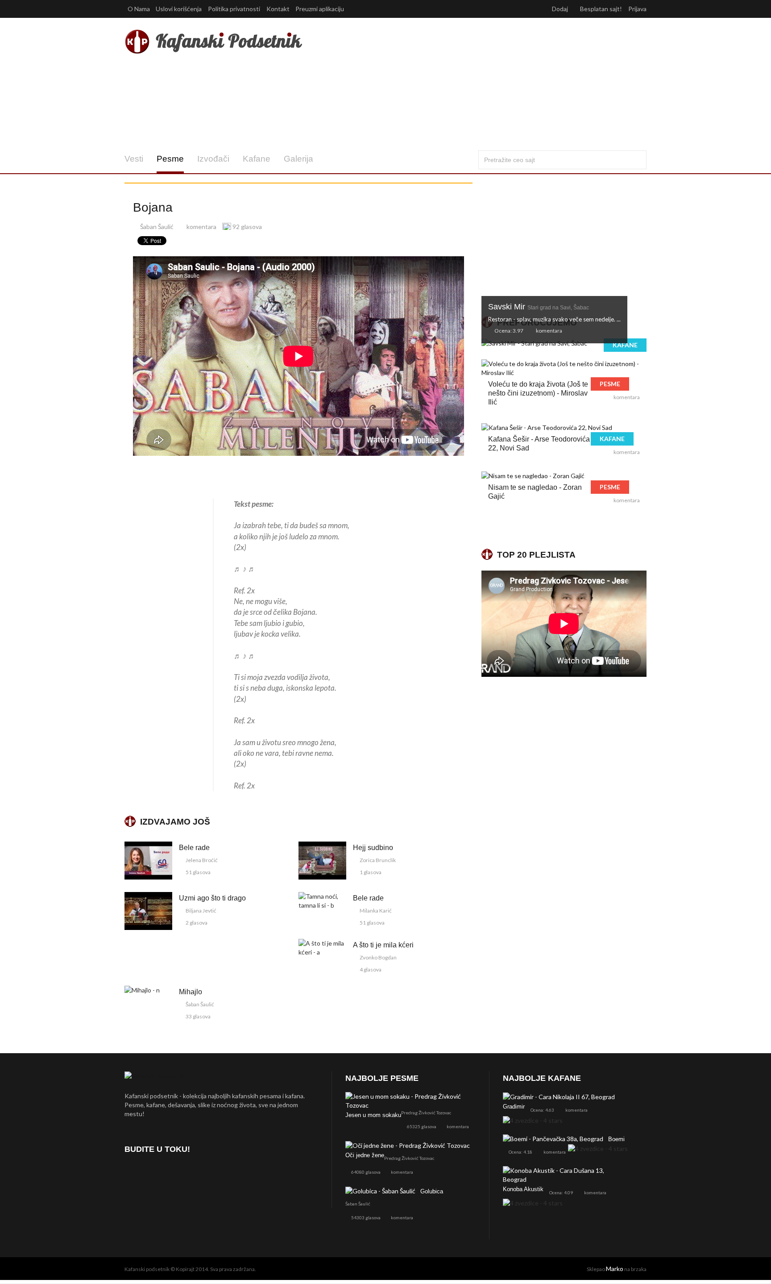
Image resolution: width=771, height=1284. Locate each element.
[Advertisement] (474, 83)
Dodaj (560, 9)
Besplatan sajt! (601, 9)
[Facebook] (133, 1175)
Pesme (170, 158)
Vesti (133, 158)
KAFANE (625, 345)
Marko (614, 1268)
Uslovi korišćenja (179, 9)
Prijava (637, 9)
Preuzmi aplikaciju (320, 9)
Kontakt (278, 9)
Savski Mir (538, 306)
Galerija (298, 158)
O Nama (139, 9)
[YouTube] (180, 1175)
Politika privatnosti (234, 9)
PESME (610, 384)
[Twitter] (157, 1175)
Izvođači (213, 158)
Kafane (256, 158)
